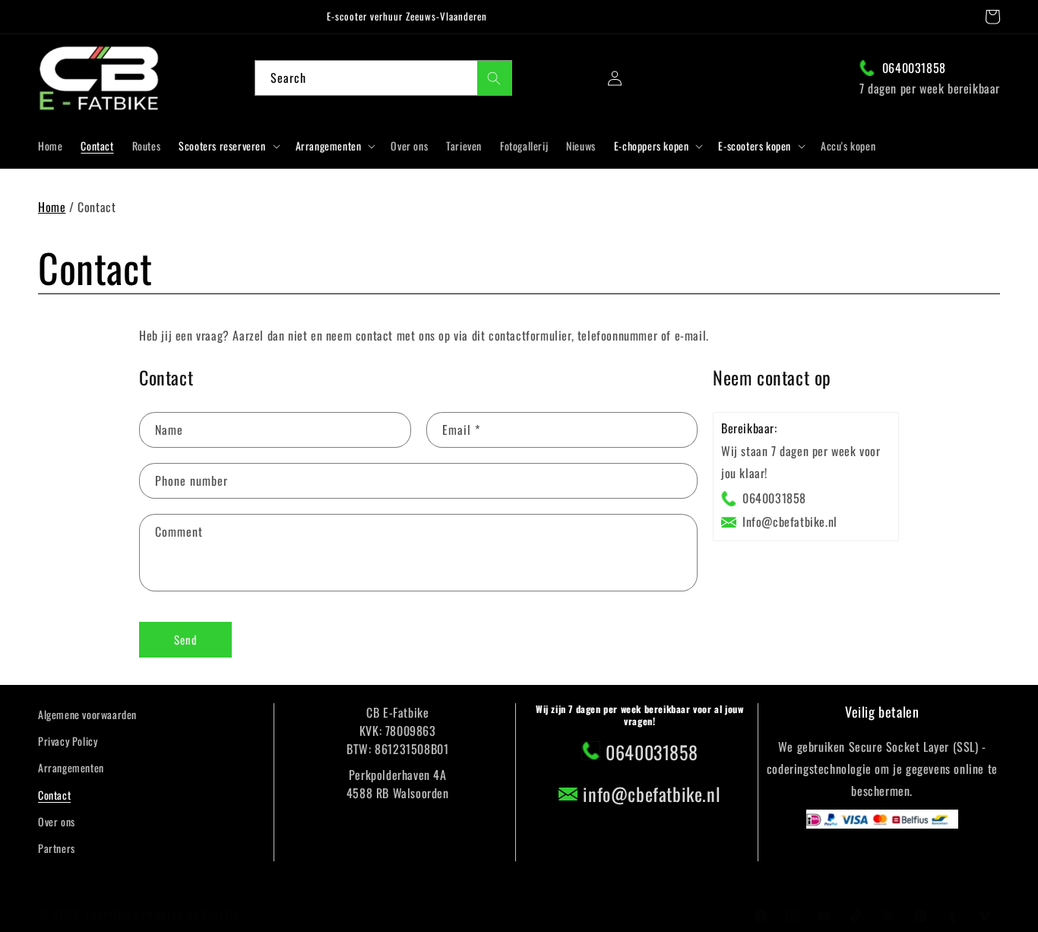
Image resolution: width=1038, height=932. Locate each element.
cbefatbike (112, 914)
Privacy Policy (67, 741)
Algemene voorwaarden (87, 714)
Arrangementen (71, 767)
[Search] (494, 78)
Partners (56, 848)
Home (51, 207)
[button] (992, 16)
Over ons (56, 821)
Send (186, 640)
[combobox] (383, 78)
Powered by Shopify (190, 914)
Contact (54, 795)
